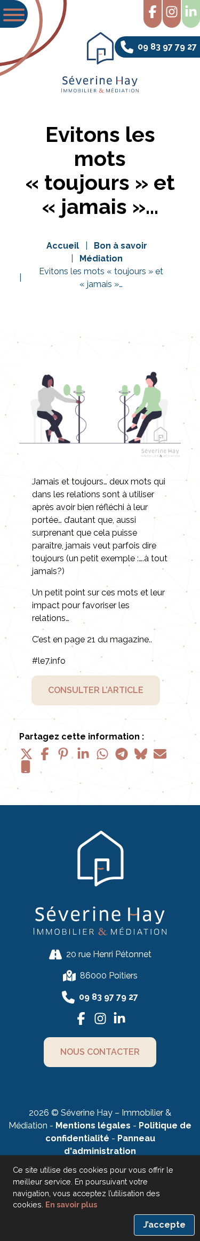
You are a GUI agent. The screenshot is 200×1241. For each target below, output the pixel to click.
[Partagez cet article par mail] (160, 753)
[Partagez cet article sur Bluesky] (140, 753)
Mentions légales (93, 1125)
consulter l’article (95, 690)
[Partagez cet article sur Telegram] (121, 753)
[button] (14, 14)
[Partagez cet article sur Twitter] (25, 753)
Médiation (101, 258)
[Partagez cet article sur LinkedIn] (83, 753)
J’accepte (164, 1225)
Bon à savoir (120, 246)
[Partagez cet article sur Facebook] (44, 753)
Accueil (62, 246)
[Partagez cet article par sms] (25, 766)
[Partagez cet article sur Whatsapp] (102, 753)
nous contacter (100, 1052)
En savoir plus (71, 1204)
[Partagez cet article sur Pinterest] (64, 753)
